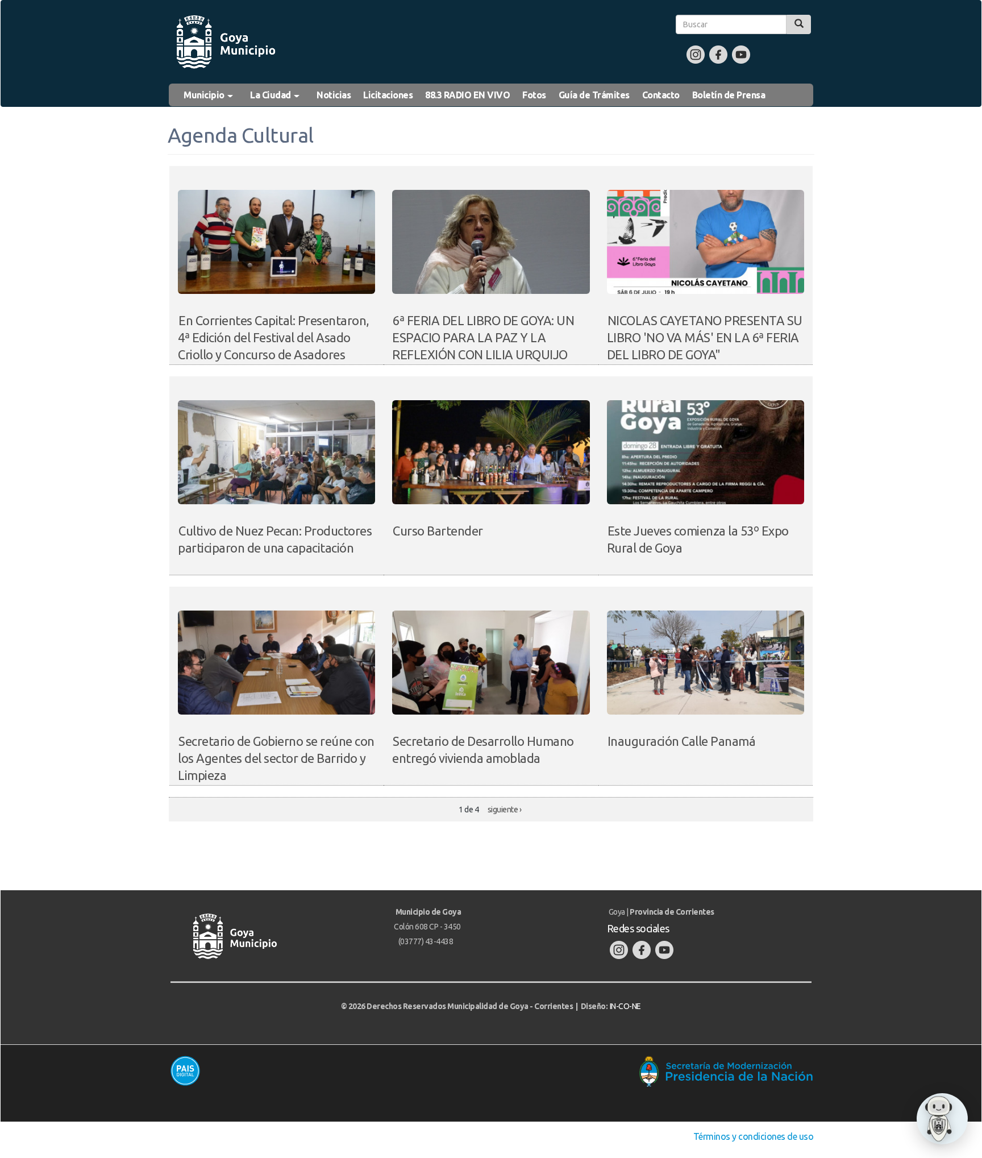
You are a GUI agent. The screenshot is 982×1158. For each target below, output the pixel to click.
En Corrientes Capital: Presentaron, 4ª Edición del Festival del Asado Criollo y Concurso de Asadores (273, 337)
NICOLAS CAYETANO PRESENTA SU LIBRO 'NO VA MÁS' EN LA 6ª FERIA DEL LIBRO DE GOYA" (704, 337)
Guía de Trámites (594, 95)
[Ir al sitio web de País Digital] (325, 1070)
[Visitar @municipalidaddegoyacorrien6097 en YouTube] (741, 54)
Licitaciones (388, 95)
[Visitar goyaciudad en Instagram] (695, 54)
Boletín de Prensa (728, 95)
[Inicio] (225, 42)
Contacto (661, 95)
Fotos (534, 95)
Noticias (334, 95)
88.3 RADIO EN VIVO (467, 95)
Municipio (205, 95)
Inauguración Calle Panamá (681, 741)
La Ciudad (271, 95)
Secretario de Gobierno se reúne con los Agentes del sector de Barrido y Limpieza (276, 758)
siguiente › (505, 809)
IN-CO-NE (625, 1006)
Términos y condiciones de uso (753, 1136)
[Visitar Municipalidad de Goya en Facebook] (718, 54)
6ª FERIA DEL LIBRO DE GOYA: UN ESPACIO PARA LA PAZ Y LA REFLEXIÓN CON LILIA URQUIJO (483, 337)
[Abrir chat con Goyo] (942, 1118)
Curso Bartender (438, 531)
